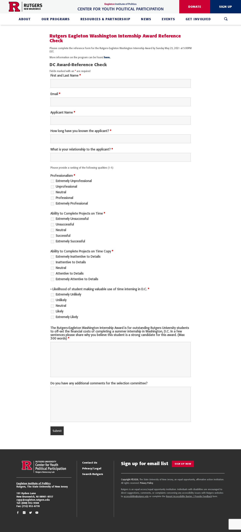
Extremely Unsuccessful (72, 219)
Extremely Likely (67, 317)
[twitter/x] (30, 513)
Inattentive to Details (71, 262)
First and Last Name (65, 75)
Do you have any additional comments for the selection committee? (98, 383)
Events (168, 19)
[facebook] (17, 513)
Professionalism (62, 175)
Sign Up (225, 6)
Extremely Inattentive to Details (78, 256)
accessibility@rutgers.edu (136, 496)
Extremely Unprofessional (74, 181)
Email (55, 94)
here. (107, 57)
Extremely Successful (70, 241)
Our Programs (55, 19)
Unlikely (61, 300)
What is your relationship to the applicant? (81, 149)
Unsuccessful (65, 224)
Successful (63, 235)
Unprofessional (66, 186)
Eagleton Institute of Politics (33, 483)
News (146, 19)
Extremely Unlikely (68, 294)
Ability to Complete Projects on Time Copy (81, 251)
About (25, 19)
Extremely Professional (72, 203)
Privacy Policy (146, 483)
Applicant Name (62, 112)
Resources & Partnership (105, 19)
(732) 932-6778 (31, 506)
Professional (64, 198)
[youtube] (36, 513)
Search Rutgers (92, 474)
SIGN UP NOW (183, 463)
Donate (194, 6)
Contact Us (89, 462)
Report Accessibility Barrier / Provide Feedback (189, 496)
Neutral (61, 192)
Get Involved (198, 19)
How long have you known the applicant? (80, 131)
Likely (59, 311)
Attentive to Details (69, 273)
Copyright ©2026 (129, 479)
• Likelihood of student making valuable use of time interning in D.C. (99, 289)
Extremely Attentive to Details (77, 279)
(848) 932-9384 (30, 503)
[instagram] (24, 513)
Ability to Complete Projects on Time (77, 213)
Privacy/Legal (91, 468)
